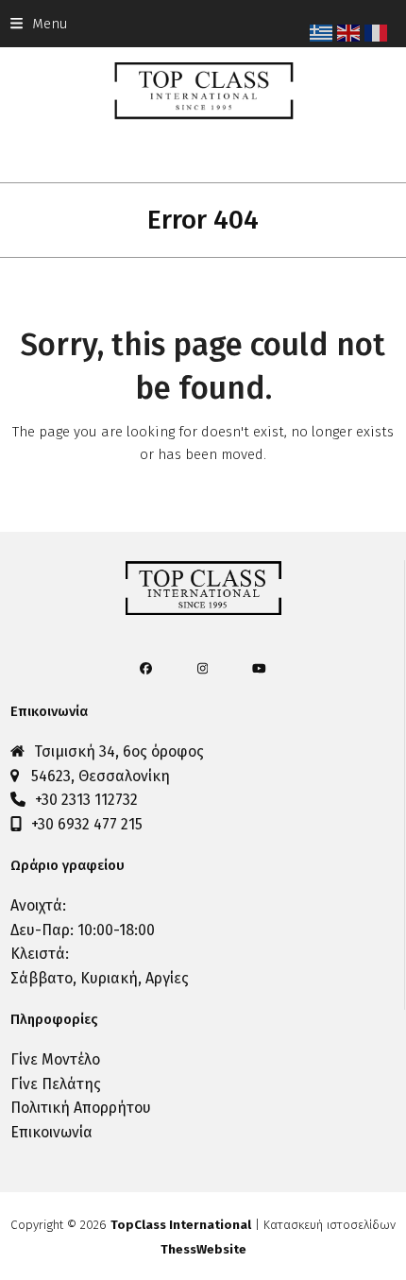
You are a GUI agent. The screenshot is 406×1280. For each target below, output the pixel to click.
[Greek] (323, 32)
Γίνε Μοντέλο (55, 1059)
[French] (378, 32)
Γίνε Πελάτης (55, 1084)
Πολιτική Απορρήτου (80, 1108)
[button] (39, 23)
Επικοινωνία (51, 1132)
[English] (350, 32)
